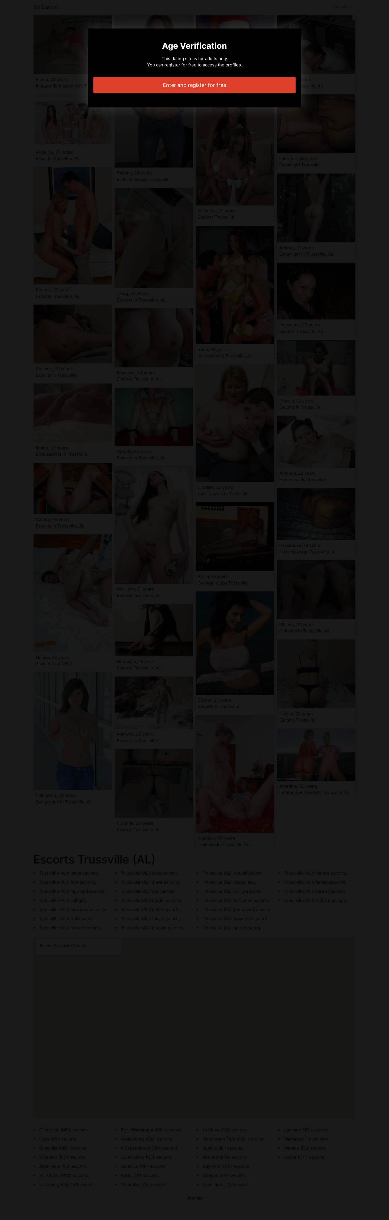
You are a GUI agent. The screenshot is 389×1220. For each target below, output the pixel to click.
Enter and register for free (194, 85)
